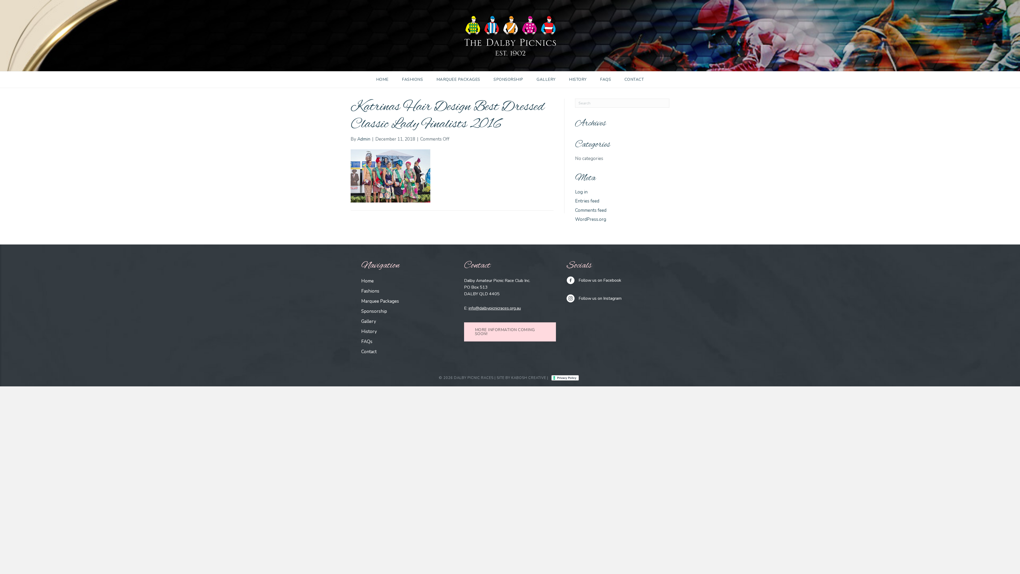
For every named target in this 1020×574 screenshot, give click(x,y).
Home (382, 79)
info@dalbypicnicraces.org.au (495, 308)
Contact (634, 79)
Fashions (412, 79)
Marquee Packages (458, 79)
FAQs (605, 79)
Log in (581, 192)
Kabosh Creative (528, 377)
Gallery (546, 79)
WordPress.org (590, 219)
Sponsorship (508, 79)
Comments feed (590, 210)
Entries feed (587, 201)
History (578, 79)
